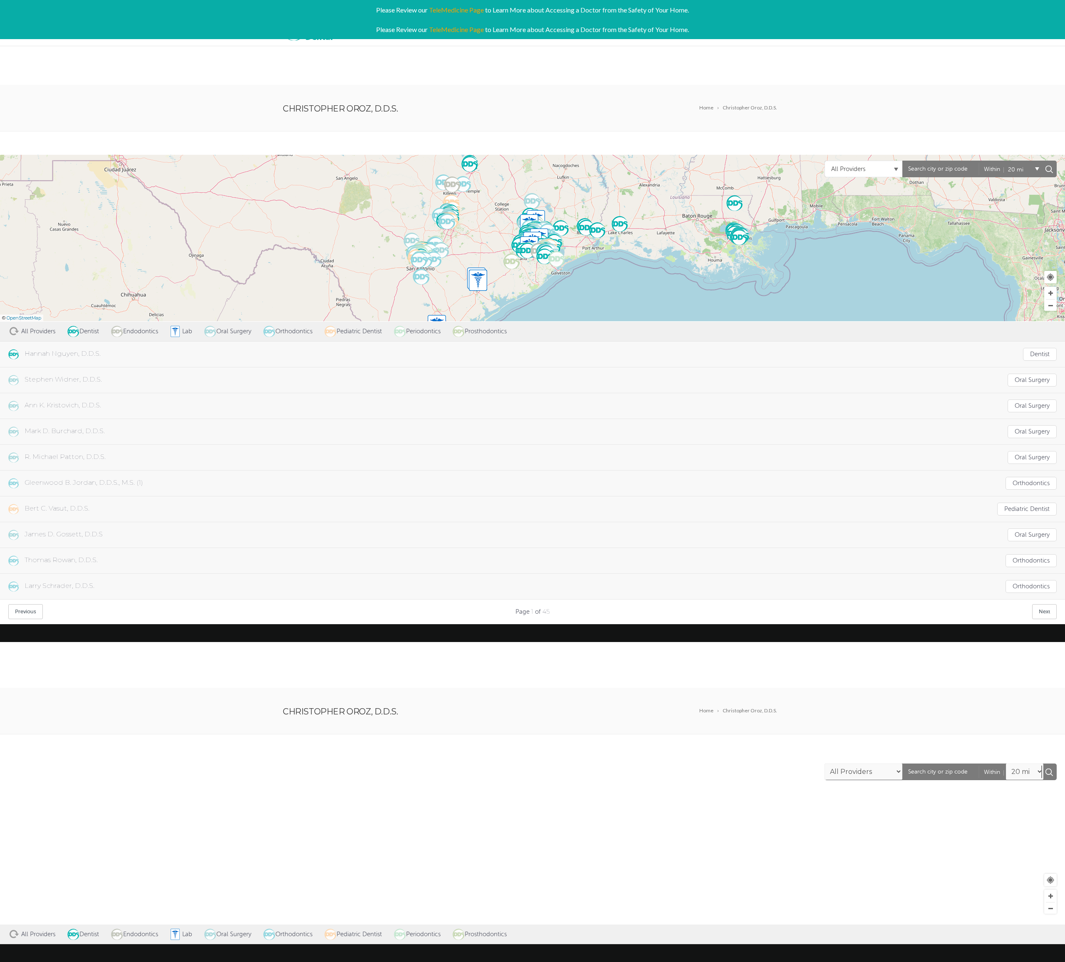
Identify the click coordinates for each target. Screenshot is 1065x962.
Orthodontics (1031, 483)
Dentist (1040, 354)
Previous (25, 611)
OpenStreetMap (24, 318)
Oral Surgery (1032, 380)
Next (1044, 611)
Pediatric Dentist (1027, 509)
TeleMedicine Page (456, 10)
